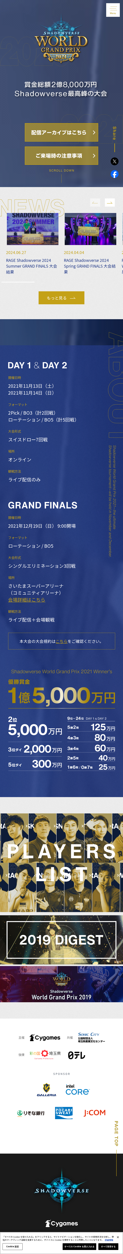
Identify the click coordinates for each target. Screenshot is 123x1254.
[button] (95, 202)
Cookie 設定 (12, 1246)
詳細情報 (109, 1240)
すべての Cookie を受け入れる (79, 1246)
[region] (61, 1243)
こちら (62, 641)
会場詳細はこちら (26, 599)
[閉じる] (117, 1237)
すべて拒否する (108, 1246)
